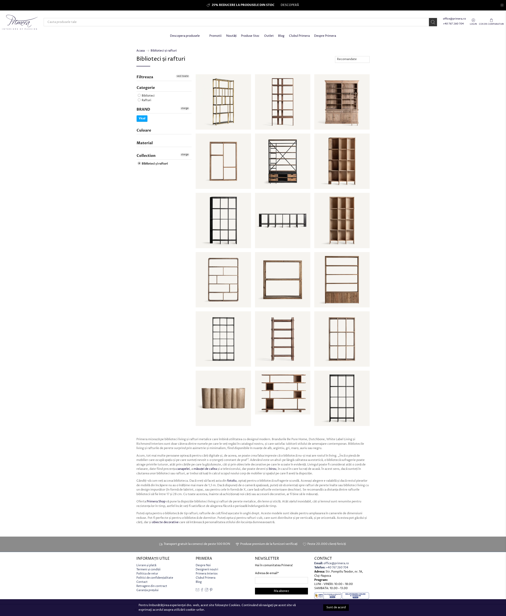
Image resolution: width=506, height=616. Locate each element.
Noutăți (231, 36)
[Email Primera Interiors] (197, 590)
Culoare (144, 130)
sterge (185, 108)
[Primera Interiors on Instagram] (206, 590)
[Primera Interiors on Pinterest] (211, 590)
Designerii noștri (207, 569)
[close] (502, 5)
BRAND (143, 109)
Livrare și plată (146, 565)
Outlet (269, 36)
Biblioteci (148, 96)
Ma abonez (281, 591)
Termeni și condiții (148, 569)
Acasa (140, 50)
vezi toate (183, 76)
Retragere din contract (151, 586)
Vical (142, 118)
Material (145, 143)
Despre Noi (203, 565)
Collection (146, 155)
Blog (281, 36)
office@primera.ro (454, 19)
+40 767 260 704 (453, 23)
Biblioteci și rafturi (164, 50)
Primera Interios (207, 573)
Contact (142, 582)
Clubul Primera (299, 36)
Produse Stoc (250, 36)
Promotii (215, 36)
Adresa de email (267, 573)
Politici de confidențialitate (154, 578)
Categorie (146, 87)
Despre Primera (325, 36)
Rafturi (146, 100)
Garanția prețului (147, 590)
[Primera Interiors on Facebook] (202, 590)
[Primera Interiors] (20, 22)
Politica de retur (147, 573)
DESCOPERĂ (290, 5)
